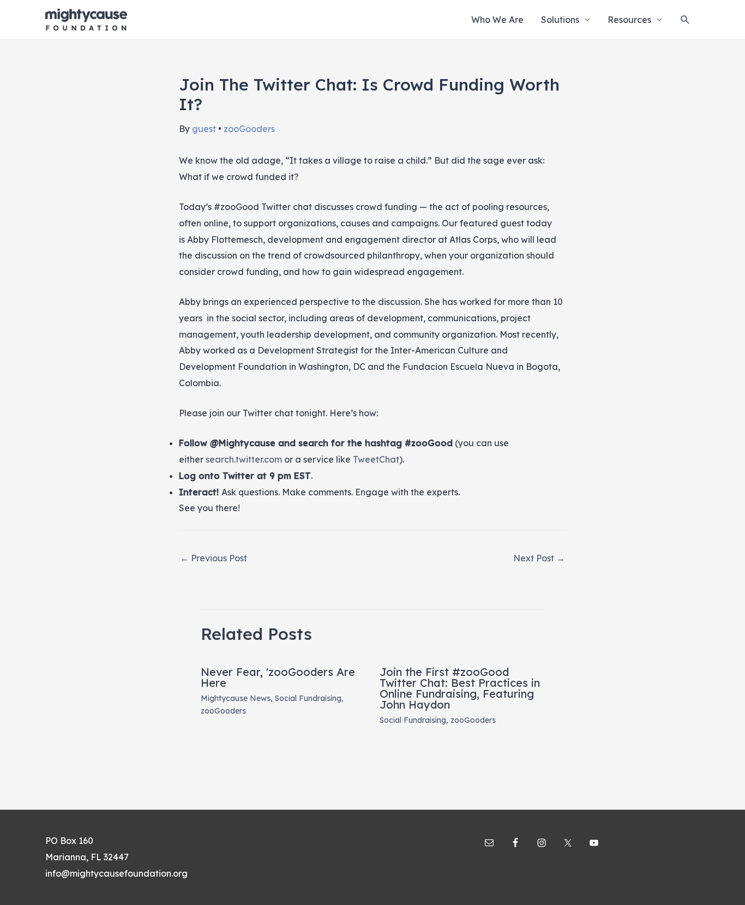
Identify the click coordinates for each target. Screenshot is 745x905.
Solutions (560, 19)
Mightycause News (236, 698)
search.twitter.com (244, 459)
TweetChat (376, 459)
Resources (629, 19)
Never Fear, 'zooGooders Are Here (278, 677)
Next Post (539, 558)
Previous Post (213, 558)
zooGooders (249, 128)
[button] (685, 20)
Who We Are (497, 19)
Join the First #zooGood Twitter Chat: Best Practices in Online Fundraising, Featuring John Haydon (460, 688)
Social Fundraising (308, 698)
